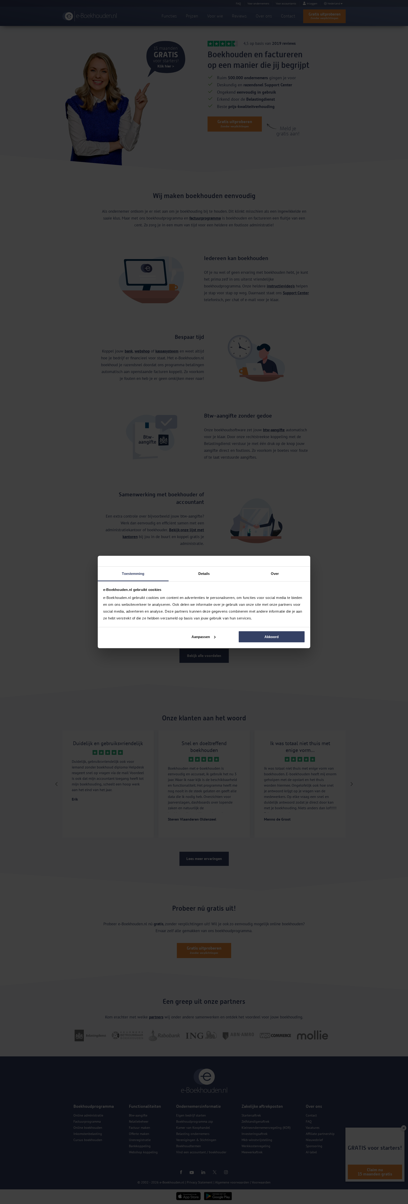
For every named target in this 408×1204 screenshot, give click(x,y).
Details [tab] (204, 574)
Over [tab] (275, 574)
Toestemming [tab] (133, 574)
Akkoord (271, 637)
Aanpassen (200, 637)
